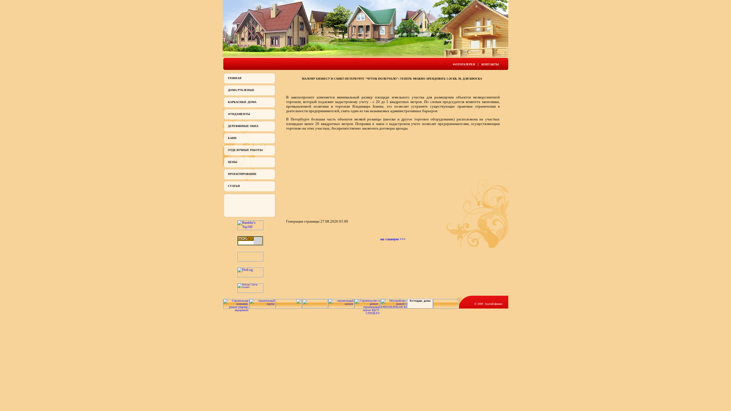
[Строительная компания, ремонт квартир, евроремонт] (235, 310)
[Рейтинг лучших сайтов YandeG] (250, 287)
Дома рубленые (241, 90)
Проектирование (242, 174)
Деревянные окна (243, 126)
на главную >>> (392, 239)
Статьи (234, 186)
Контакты (490, 64)
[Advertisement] (334, 174)
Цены (232, 162)
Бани (232, 138)
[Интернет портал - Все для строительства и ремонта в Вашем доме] (314, 307)
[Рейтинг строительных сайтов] (341, 303)
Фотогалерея (464, 64)
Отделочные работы (245, 150)
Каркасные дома (242, 102)
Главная (234, 78)
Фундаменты (239, 114)
